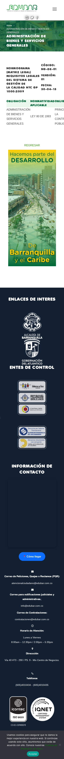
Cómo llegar (33, 556)
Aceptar (33, 753)
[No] (59, 744)
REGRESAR (32, 145)
